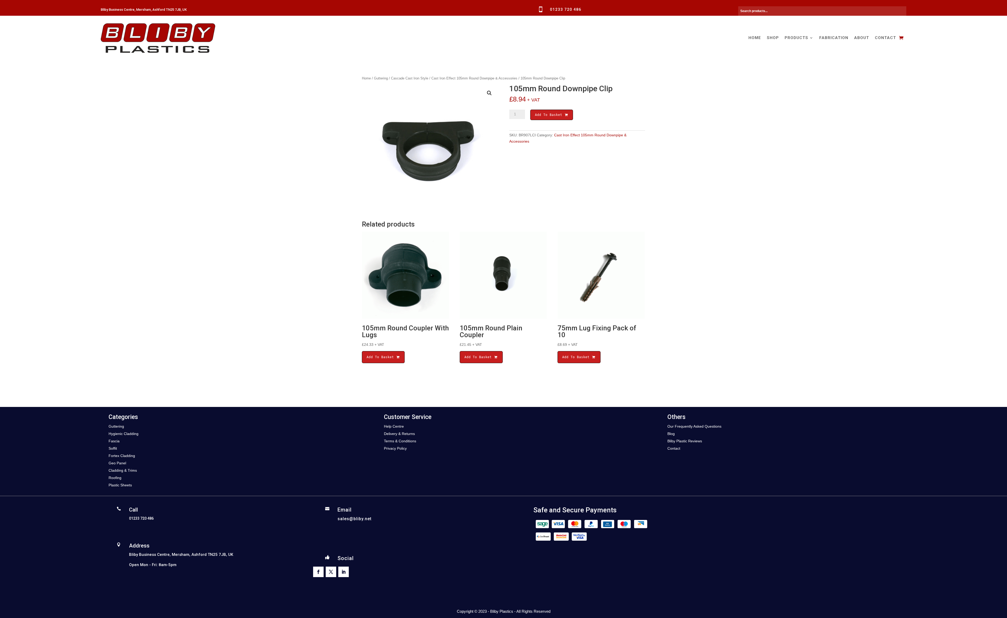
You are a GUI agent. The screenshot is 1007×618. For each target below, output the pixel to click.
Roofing (115, 478)
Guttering (381, 78)
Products (796, 37)
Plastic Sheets (120, 485)
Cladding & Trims (123, 470)
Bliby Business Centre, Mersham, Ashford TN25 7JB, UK (144, 10)
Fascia (114, 441)
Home (754, 37)
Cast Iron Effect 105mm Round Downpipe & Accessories (474, 78)
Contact (885, 37)
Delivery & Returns (399, 434)
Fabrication (833, 37)
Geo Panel (117, 463)
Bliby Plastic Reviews (684, 441)
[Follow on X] (331, 572)
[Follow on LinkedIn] (343, 572)
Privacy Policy (395, 448)
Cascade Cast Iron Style (409, 78)
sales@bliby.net (355, 518)
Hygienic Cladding (123, 434)
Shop (773, 37)
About (861, 37)
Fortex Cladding (122, 456)
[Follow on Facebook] (318, 572)
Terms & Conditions (400, 441)
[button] (489, 93)
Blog (671, 434)
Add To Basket (549, 115)
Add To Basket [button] (381, 357)
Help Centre (394, 426)
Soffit (113, 448)
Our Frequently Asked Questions (694, 426)
